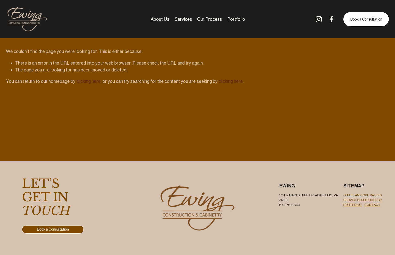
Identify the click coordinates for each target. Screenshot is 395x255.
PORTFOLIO (352, 205)
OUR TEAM (351, 195)
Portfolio (236, 19)
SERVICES (351, 200)
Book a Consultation (366, 19)
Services (183, 19)
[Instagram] (319, 19)
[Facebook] (331, 19)
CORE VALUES (371, 195)
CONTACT (372, 205)
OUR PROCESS (370, 200)
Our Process (209, 19)
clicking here (88, 81)
